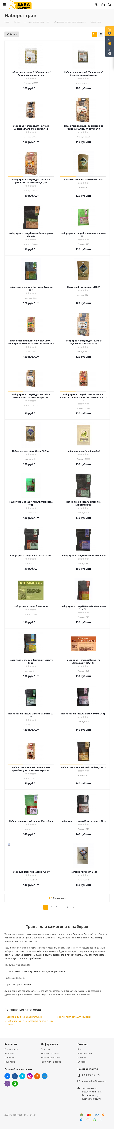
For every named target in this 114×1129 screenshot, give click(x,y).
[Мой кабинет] (103, 4)
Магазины (10, 1057)
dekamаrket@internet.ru (94, 1081)
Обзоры (81, 1061)
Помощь (45, 1049)
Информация (49, 1044)
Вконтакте (7, 1076)
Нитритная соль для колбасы (75, 1016)
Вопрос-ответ (84, 1053)
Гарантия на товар (51, 1061)
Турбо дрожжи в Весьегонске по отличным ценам (30, 1022)
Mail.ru (45, 1076)
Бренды (81, 1057)
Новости (9, 1053)
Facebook (15, 1076)
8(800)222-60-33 (91, 1075)
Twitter (22, 1076)
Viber (7, 1084)
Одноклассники (37, 1076)
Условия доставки (51, 1057)
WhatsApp (15, 1084)
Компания (10, 1044)
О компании (11, 1049)
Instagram (30, 1076)
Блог (79, 1049)
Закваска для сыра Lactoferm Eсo (24, 1016)
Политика (9, 1061)
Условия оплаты (50, 1053)
